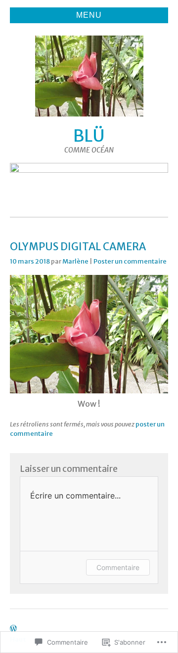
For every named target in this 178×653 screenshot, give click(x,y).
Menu (89, 15)
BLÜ (89, 135)
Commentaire (117, 567)
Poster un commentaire (130, 261)
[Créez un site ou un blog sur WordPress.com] (13, 629)
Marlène (75, 261)
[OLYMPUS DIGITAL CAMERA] (89, 390)
